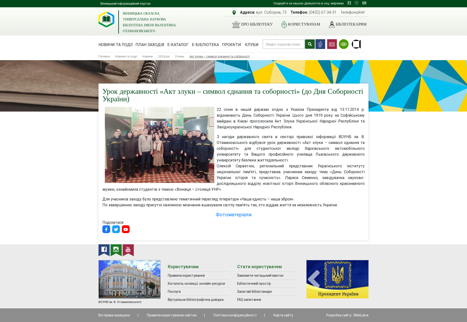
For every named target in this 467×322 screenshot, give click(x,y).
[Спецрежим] (343, 44)
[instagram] (356, 3)
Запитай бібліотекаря (254, 291)
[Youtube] (126, 229)
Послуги (174, 291)
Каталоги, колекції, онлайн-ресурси (196, 283)
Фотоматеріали (233, 214)
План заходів (149, 44)
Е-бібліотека (205, 44)
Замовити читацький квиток (260, 275)
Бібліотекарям (351, 24)
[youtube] (364, 3)
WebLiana (360, 315)
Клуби (252, 44)
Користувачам (304, 24)
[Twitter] (116, 229)
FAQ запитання (249, 299)
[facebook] (349, 3)
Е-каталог (178, 44)
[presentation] (313, 279)
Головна (104, 56)
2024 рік (164, 56)
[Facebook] (106, 229)
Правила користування (186, 275)
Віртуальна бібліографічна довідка (196, 299)
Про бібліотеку (257, 24)
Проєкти (231, 44)
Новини (147, 56)
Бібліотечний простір (254, 283)
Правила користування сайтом (172, 315)
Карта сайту (283, 315)
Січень (179, 56)
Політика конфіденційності (235, 315)
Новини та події (116, 44)
